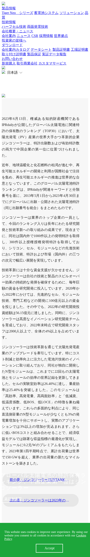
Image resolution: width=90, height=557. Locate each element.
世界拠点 (61, 36)
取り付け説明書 (14, 54)
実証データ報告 (54, 54)
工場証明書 (79, 49)
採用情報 (46, 36)
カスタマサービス (52, 63)
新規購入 (9, 63)
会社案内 (9, 36)
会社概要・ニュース (17, 31)
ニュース (24, 36)
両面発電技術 (37, 26)
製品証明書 (61, 49)
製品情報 (9, 8)
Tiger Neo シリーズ (17, 13)
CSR (34, 36)
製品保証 (34, 54)
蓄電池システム (46, 13)
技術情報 (9, 22)
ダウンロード (12, 45)
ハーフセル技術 (14, 26)
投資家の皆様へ (14, 40)
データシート (41, 49)
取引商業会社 (27, 63)
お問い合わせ (12, 59)
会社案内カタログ (16, 49)
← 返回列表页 (11, 499)
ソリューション (71, 13)
